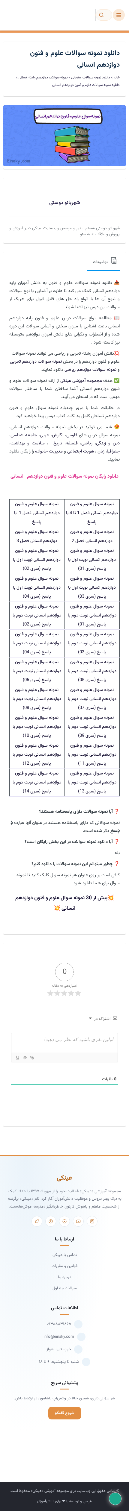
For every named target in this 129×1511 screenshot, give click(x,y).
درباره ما (64, 1277)
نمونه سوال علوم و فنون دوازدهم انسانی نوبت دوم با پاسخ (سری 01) (92, 615)
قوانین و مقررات (64, 1266)
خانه (117, 77)
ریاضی (86, 443)
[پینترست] (50, 1221)
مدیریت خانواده (49, 451)
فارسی (71, 435)
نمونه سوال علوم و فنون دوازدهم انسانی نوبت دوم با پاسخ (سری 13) (92, 782)
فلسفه (72, 443)
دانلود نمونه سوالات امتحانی (90, 77)
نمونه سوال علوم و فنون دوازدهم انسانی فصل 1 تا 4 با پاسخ (92, 513)
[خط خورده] (24, 1057)
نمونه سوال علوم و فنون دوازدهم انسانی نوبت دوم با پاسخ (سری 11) (92, 754)
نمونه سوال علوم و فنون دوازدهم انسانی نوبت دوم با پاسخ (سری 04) (37, 643)
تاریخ (56, 443)
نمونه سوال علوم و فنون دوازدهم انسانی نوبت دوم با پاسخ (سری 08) (37, 699)
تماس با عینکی (64, 1255)
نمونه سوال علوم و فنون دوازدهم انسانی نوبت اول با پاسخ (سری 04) (37, 587)
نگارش (57, 435)
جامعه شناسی (23, 435)
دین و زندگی (108, 443)
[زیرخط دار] (17, 1057)
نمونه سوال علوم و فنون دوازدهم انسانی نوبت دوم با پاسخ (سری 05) (92, 671)
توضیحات (100, 262)
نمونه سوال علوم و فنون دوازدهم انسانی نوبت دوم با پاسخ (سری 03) (92, 643)
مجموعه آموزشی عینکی (81, 380)
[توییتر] (37, 1221)
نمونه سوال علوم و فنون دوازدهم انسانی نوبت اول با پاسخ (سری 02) (37, 559)
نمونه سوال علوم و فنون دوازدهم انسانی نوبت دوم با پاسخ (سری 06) (37, 671)
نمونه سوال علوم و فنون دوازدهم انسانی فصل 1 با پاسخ (37, 513)
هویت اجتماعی (80, 451)
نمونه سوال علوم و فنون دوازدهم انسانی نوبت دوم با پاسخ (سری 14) (37, 782)
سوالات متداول (64, 1288)
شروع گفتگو (64, 1413)
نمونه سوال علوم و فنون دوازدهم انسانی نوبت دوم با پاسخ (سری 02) (37, 615)
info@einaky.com (59, 1337)
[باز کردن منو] (119, 15)
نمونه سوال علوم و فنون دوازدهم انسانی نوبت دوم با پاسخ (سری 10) (37, 726)
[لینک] (31, 1057)
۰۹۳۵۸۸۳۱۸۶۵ (58, 1324)
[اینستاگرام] (92, 1221)
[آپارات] (64, 1221)
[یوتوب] (78, 1221)
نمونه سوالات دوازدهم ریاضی (90, 369)
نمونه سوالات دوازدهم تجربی (36, 361)
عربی (44, 435)
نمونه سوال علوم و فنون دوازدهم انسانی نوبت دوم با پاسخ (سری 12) (37, 754)
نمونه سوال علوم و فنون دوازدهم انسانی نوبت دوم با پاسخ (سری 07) (92, 699)
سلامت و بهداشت (27, 443)
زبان (101, 451)
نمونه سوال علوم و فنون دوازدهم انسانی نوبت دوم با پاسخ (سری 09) (92, 726)
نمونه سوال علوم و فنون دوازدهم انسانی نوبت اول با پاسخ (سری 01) (92, 559)
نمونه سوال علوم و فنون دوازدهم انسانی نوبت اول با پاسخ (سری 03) (92, 587)
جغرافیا (113, 451)
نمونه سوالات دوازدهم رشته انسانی (43, 77)
